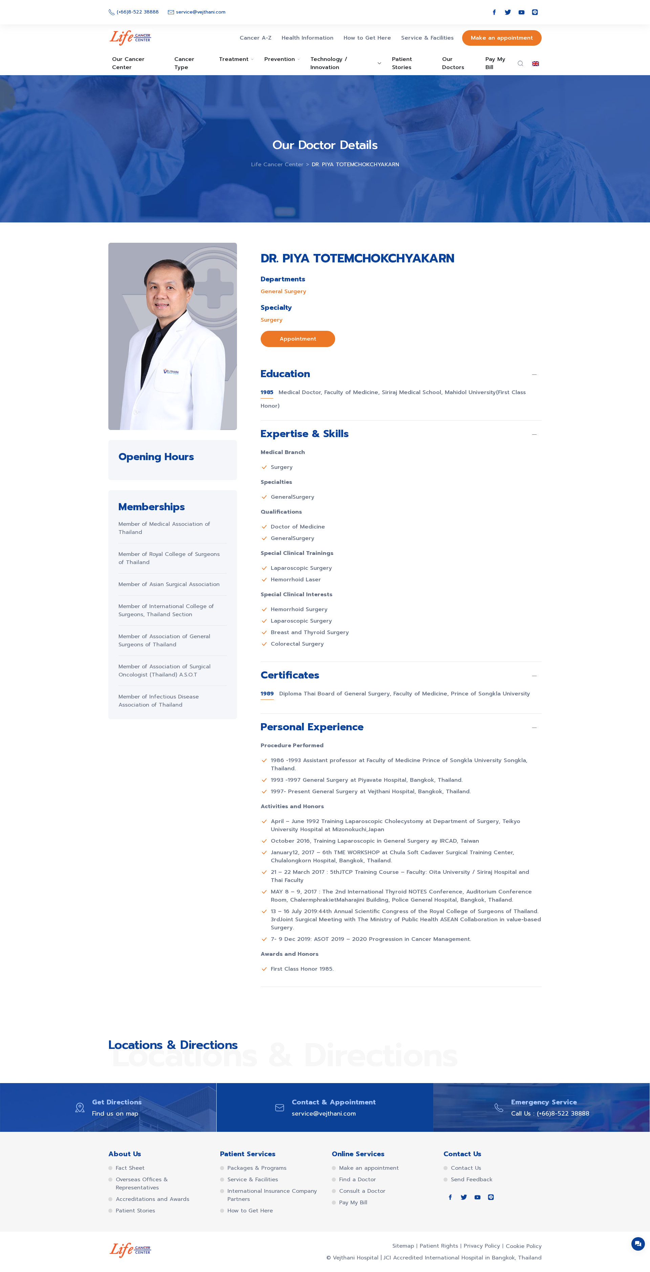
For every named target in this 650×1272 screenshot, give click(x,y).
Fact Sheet (130, 1168)
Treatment (233, 59)
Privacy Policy (482, 1246)
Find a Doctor (357, 1180)
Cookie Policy (524, 1246)
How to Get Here (367, 38)
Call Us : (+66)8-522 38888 (550, 1113)
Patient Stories (402, 63)
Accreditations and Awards (152, 1199)
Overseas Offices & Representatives (142, 1184)
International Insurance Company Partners (272, 1195)
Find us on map (115, 1113)
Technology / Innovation (328, 63)
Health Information (307, 38)
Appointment (298, 339)
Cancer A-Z (256, 38)
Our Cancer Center (128, 63)
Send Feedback (472, 1180)
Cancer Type (184, 63)
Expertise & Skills (305, 434)
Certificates (290, 676)
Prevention (279, 59)
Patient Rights (439, 1246)
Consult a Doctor (362, 1191)
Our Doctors (453, 63)
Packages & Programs (257, 1168)
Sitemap (403, 1246)
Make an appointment (502, 38)
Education (285, 374)
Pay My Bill (495, 63)
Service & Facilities (427, 38)
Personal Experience (312, 727)
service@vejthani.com (324, 1113)
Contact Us (466, 1168)
